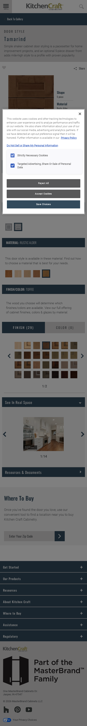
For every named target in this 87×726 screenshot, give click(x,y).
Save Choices (43, 204)
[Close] (79, 113)
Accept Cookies (43, 193)
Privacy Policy (69, 137)
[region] (43, 161)
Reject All (43, 183)
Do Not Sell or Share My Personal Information (32, 145)
